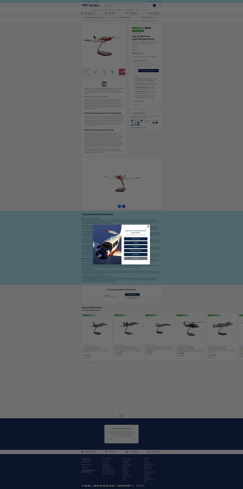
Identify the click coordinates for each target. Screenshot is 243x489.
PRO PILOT (135, 246)
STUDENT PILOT (135, 238)
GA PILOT (135, 242)
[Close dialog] (148, 226)
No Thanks (135, 258)
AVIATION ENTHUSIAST (135, 250)
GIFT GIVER (136, 254)
